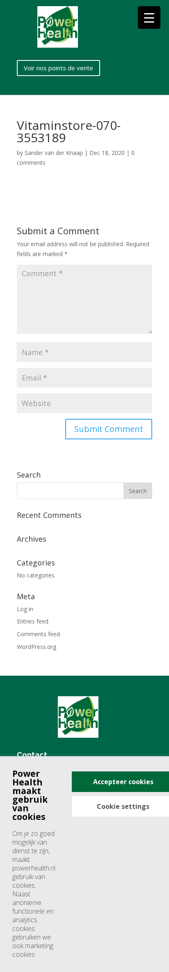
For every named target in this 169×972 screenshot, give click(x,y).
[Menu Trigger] (149, 17)
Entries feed (32, 621)
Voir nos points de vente (58, 68)
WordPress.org (36, 647)
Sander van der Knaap (54, 153)
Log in (25, 609)
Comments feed (38, 634)
